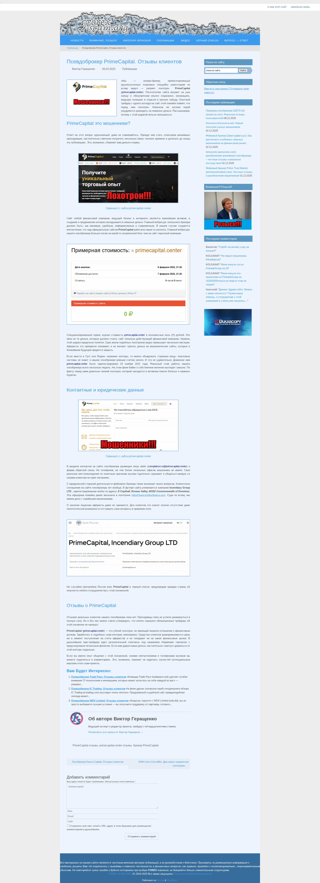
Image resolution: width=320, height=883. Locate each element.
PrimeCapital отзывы (85, 745)
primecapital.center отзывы (116, 745)
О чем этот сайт (277, 7)
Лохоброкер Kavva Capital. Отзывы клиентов (97, 761)
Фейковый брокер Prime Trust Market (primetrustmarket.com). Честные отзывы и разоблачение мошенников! (229, 172)
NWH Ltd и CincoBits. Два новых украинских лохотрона (163, 763)
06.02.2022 (109, 69)
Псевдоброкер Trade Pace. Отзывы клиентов (98, 676)
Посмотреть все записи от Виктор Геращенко (115, 732)
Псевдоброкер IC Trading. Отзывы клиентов (98, 688)
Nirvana (160, 880)
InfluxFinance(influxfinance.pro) (148, 495)
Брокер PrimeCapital (145, 745)
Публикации (72, 48)
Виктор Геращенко (83, 69)
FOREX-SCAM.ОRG (120, 873)
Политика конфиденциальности (193, 873)
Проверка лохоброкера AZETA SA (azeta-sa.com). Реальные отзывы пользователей (225, 114)
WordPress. (172, 880)
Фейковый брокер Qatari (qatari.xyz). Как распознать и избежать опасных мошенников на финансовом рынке (229, 139)
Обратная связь (300, 7)
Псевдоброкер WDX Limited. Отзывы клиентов (99, 700)
